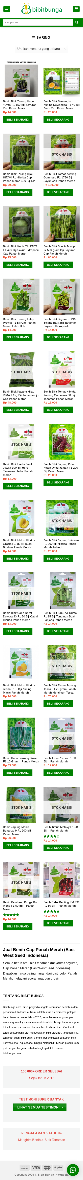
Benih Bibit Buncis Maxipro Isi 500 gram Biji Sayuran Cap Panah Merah (60, 250)
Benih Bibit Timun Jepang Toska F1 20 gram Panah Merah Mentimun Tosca (60, 689)
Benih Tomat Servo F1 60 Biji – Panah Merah (60, 760)
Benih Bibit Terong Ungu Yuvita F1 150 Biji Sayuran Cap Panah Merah (19, 105)
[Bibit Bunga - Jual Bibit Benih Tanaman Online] (41, 9)
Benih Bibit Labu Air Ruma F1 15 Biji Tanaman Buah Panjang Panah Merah (60, 616)
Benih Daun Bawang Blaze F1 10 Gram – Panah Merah (21, 760)
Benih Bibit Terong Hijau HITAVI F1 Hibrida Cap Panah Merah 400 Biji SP (19, 177)
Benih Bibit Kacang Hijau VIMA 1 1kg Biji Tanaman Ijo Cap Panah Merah (20, 395)
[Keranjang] (76, 9)
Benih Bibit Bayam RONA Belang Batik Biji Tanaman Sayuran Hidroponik (60, 323)
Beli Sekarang (17, 119)
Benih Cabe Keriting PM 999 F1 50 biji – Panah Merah (62, 904)
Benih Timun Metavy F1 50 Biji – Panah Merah (61, 829)
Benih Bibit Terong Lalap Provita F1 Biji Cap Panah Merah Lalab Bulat (19, 323)
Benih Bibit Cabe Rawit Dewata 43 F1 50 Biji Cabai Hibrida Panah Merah (20, 616)
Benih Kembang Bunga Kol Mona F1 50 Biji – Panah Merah (20, 906)
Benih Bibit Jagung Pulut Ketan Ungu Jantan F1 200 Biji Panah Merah (61, 468)
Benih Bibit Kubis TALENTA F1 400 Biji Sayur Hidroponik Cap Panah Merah (21, 250)
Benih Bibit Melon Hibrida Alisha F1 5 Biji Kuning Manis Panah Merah (19, 689)
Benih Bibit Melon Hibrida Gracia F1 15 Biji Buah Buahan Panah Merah (19, 544)
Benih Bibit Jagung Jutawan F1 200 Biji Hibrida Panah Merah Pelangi (61, 544)
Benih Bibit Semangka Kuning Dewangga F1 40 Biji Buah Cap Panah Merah (62, 105)
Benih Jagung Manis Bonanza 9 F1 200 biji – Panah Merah (18, 831)
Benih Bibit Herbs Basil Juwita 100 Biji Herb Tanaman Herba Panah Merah (18, 469)
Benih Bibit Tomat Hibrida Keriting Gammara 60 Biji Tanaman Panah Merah (60, 395)
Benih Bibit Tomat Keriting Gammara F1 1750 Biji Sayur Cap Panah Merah (60, 177)
